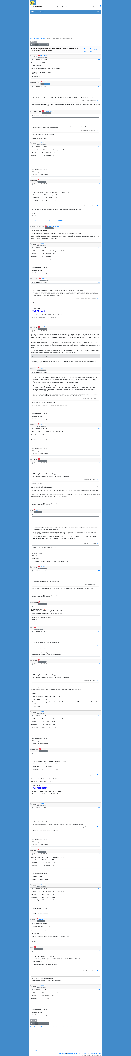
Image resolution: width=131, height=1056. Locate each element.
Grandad (41, 919)
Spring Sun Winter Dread (53, 226)
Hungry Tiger (44, 278)
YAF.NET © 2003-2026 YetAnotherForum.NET (90, 1053)
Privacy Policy (62, 1053)
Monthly (71, 6)
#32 (99, 247)
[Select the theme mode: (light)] (98, 12)
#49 (99, 951)
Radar (60, 6)
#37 (99, 463)
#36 (99, 428)
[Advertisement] (65, 24)
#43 (99, 715)
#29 (99, 146)
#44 (99, 753)
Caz (37, 627)
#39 (99, 570)
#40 (99, 606)
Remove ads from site (35, 36)
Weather (43, 38)
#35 (99, 372)
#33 (99, 282)
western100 (43, 55)
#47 (99, 888)
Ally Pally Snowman (49, 111)
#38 (99, 514)
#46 (99, 854)
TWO (32, 12)
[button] (37, 11)
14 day (65, 6)
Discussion (36, 38)
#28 (99, 115)
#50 (99, 989)
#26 (99, 59)
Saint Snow (43, 660)
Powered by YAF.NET (72, 1053)
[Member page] (100, 6)
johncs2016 (43, 327)
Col (37, 510)
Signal (55, 6)
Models (84, 6)
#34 (99, 331)
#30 (99, 184)
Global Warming (47, 82)
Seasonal (77, 6)
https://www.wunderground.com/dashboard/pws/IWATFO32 (48, 221)
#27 (99, 86)
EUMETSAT (90, 6)
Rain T (96, 6)
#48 (99, 923)
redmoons (42, 180)
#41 (99, 631)
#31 (99, 230)
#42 (99, 664)
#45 (99, 807)
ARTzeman (42, 142)
